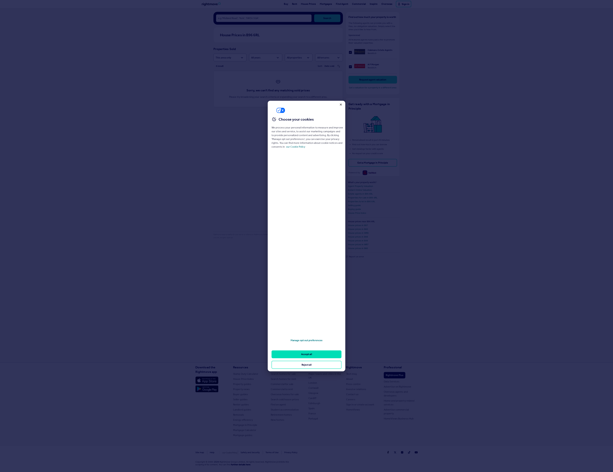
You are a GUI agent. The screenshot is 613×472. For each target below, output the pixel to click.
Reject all (307, 364)
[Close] (340, 104)
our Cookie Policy (295, 146)
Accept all (306, 354)
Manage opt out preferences (306, 340)
